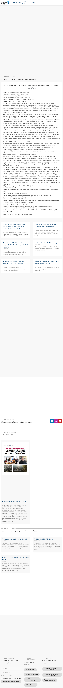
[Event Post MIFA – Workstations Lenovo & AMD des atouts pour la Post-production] (15, 245)
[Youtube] (60, 421)
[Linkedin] (52, 421)
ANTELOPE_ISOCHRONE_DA (43, 539)
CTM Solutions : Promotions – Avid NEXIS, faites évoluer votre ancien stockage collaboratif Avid (14, 226)
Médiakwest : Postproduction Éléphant (15, 501)
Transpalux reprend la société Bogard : (14, 539)
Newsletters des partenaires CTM (12, 678)
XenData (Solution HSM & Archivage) (46, 243)
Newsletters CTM (7, 676)
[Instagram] (56, 421)
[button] (61, 2)
